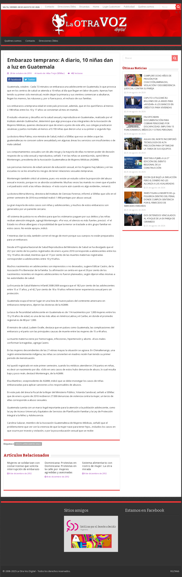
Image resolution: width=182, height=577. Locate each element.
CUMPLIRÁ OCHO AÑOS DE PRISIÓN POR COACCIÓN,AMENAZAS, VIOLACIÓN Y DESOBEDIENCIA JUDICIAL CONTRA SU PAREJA (149, 82)
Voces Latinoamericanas (28, 444)
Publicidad (129, 6)
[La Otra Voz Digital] (89, 23)
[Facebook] (180, 12)
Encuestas (84, 6)
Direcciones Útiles (67, 6)
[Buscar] (178, 6)
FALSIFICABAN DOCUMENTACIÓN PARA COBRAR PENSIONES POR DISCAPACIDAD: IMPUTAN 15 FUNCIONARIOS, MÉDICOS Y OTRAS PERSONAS (149, 123)
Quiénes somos (146, 6)
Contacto (49, 6)
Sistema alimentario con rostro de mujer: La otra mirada (97, 466)
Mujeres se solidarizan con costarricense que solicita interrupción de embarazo (23, 466)
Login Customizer (111, 6)
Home (96, 6)
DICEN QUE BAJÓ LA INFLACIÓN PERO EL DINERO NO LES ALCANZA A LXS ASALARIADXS (160, 180)
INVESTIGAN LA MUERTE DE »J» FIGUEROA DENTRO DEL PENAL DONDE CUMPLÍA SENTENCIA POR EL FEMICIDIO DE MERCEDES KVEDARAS (149, 199)
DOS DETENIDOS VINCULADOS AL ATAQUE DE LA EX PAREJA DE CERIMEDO (160, 218)
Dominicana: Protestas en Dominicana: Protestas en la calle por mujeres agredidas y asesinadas (60, 467)
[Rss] (176, 12)
